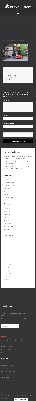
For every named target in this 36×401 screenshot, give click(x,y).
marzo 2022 (7, 232)
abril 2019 (7, 259)
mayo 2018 (7, 268)
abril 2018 (6, 271)
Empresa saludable (9, 182)
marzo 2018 (7, 274)
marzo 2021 (7, 238)
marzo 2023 (7, 223)
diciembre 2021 (8, 235)
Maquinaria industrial (6, 346)
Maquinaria (7, 188)
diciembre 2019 (8, 256)
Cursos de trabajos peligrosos (9, 343)
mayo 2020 (7, 250)
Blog (2, 352)
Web (4, 131)
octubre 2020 (8, 247)
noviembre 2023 (8, 220)
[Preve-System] (18, 6)
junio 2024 (7, 214)
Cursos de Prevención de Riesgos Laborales (13, 341)
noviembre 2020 (8, 244)
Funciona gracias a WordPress (10, 395)
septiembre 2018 (9, 262)
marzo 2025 (7, 208)
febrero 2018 (7, 277)
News (5, 191)
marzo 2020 (7, 253)
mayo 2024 (7, 217)
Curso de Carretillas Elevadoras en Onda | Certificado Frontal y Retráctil (11, 75)
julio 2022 (6, 229)
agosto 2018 (7, 265)
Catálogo (7, 179)
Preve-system (27, 40)
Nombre (5, 115)
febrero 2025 (7, 211)
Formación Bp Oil (6, 349)
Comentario (7, 100)
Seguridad (7, 194)
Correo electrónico (9, 123)
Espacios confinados (10, 185)
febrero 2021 (7, 241)
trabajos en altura (9, 197)
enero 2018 (7, 279)
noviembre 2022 (8, 226)
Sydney (26, 395)
